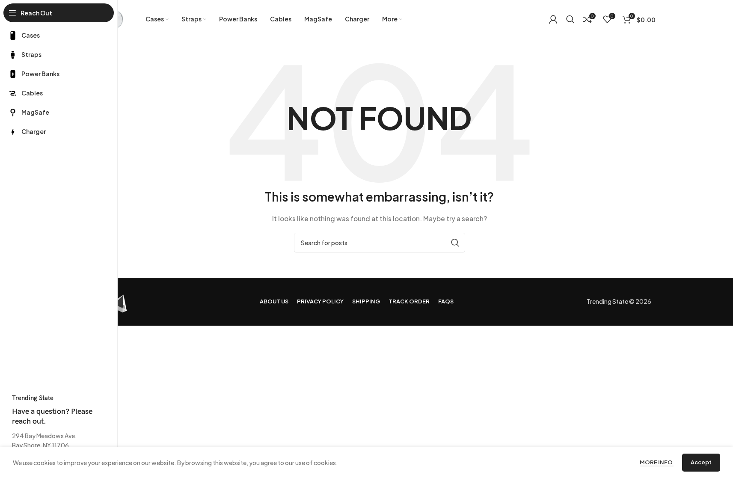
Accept (701, 462)
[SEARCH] (455, 242)
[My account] (553, 19)
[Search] (570, 19)
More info (657, 462)
